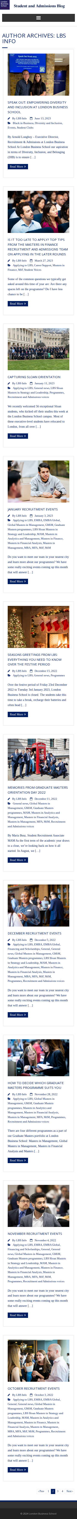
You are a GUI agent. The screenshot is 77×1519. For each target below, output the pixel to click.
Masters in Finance (52, 538)
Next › (70, 1491)
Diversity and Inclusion (48, 123)
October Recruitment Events (34, 1388)
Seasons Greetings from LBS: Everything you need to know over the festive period (35, 659)
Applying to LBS (23, 265)
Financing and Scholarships (24, 948)
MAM (40, 534)
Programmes (57, 392)
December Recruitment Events (34, 933)
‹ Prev (41, 1491)
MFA (35, 547)
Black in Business (23, 123)
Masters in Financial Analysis (25, 543)
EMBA (38, 520)
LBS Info (21, 118)
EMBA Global (51, 520)
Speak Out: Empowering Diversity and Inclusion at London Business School (38, 107)
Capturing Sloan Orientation (34, 377)
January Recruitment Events (33, 509)
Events (12, 127)
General (45, 948)
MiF (20, 269)
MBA (27, 547)
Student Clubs (25, 127)
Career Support (42, 265)
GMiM (49, 524)
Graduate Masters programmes (25, 958)
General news (41, 388)
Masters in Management (22, 821)
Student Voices (32, 269)
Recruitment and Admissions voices (28, 397)
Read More (16, 166)
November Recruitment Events (35, 1233)
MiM (48, 547)
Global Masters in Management (26, 524)
